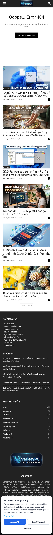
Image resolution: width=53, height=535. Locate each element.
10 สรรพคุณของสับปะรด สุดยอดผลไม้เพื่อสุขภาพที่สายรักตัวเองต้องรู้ (25, 295)
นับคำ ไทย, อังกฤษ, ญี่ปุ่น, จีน (15, 340)
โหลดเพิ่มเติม (25, 305)
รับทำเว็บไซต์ (9, 323)
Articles (5, 207)
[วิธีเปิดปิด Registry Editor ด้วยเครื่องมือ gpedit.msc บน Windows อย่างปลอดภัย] (26, 156)
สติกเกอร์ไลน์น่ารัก (11, 337)
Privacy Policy (10, 516)
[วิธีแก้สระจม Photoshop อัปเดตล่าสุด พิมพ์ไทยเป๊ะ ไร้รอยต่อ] (26, 196)
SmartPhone (7, 246)
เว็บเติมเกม (8, 342)
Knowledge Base (8, 128)
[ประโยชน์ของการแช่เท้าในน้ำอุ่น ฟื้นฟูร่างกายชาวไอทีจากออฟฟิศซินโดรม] (26, 117)
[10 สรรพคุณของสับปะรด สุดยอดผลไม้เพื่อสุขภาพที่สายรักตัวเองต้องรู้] (26, 278)
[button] (4, 3)
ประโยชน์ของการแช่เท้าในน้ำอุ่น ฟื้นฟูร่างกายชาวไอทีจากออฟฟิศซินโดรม (25, 134)
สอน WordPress (10, 332)
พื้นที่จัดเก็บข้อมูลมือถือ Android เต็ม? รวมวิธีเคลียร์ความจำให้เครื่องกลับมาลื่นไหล (26, 253)
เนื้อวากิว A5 (9, 345)
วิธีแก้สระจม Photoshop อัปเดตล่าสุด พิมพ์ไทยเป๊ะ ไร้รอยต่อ (24, 213)
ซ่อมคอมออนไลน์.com (12, 326)
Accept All (14, 522)
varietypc (6, 99)
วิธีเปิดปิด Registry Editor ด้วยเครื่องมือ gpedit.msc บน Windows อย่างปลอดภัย (26, 173)
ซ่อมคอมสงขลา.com (12, 329)
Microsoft (6, 88)
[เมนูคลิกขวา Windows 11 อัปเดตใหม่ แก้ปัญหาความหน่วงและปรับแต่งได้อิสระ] (26, 78)
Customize (26, 528)
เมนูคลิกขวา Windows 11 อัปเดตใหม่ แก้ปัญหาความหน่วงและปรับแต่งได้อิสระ (26, 94)
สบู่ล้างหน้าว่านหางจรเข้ (13, 334)
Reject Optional (38, 522)
